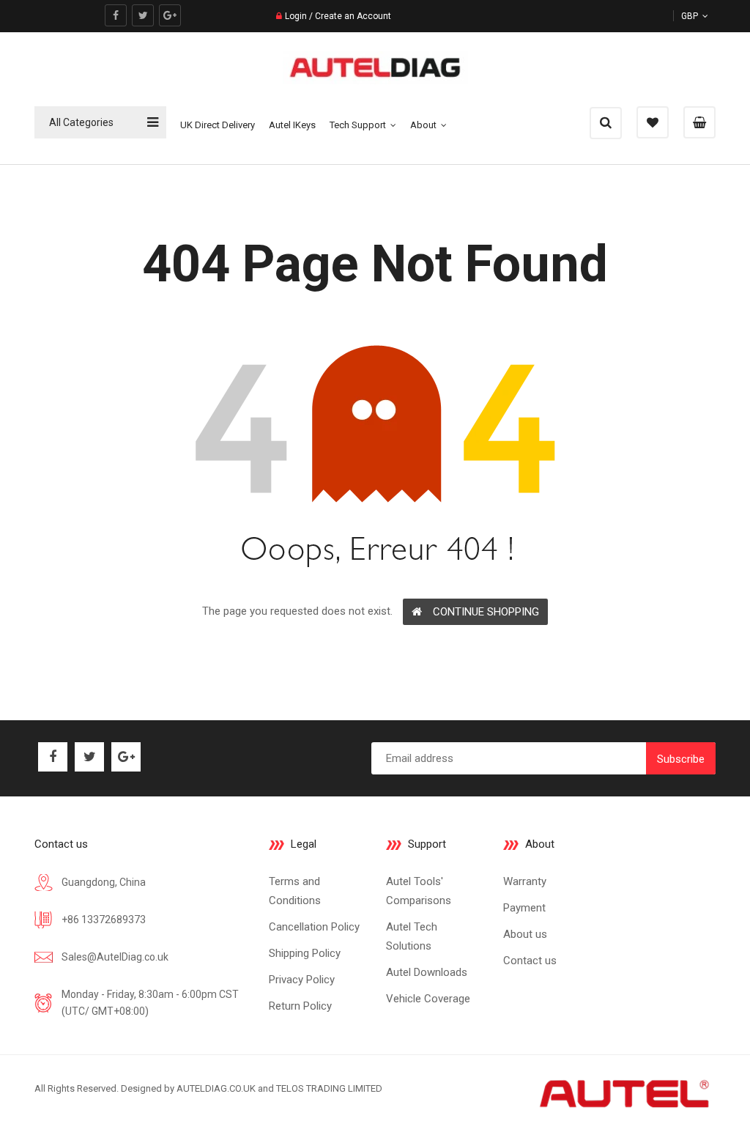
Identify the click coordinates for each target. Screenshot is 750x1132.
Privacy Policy (302, 979)
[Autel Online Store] (623, 1092)
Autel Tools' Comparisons (418, 891)
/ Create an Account (349, 16)
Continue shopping (486, 611)
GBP (707, 16)
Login (296, 16)
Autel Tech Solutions (411, 936)
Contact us (530, 960)
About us (525, 934)
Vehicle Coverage (428, 998)
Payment (524, 907)
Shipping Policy (305, 953)
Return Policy (300, 1006)
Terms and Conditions (295, 891)
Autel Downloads (426, 972)
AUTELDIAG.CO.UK (216, 1088)
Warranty (524, 881)
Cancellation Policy (314, 926)
